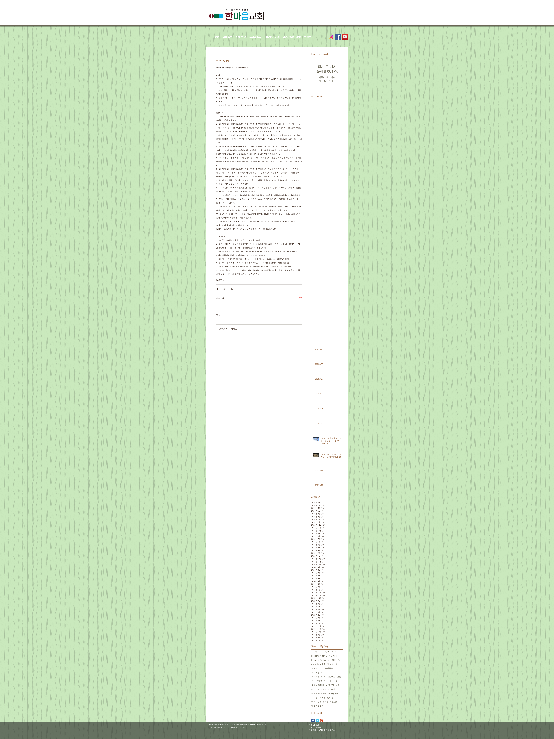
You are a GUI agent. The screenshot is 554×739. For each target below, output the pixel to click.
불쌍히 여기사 (317, 685)
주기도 (334, 689)
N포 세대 (333, 656)
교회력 (314, 668)
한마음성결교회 (330, 701)
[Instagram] (331, 37)
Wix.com (242, 727)
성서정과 (325, 689)
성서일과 (315, 689)
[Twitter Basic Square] (317, 720)
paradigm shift (318, 664)
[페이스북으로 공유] (217, 289)
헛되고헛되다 (317, 706)
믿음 (339, 676)
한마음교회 (316, 701)
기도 (321, 668)
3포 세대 (315, 651)
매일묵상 (331, 676)
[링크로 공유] (224, 289)
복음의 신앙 (322, 681)
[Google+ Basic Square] (321, 720)
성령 (338, 685)
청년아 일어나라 (318, 693)
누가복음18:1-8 (318, 676)
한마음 (330, 697)
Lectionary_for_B (319, 656)
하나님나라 (333, 693)
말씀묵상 (220, 280)
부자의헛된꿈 (336, 681)
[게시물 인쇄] (231, 289)
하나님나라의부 (318, 697)
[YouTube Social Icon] (345, 37)
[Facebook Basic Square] (313, 720)
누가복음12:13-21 (319, 672)
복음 (313, 681)
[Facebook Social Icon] (338, 37)
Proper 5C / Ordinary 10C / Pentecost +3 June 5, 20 (327, 660)
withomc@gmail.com (258, 724)
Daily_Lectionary (328, 651)
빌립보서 (330, 685)
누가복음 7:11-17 (333, 668)
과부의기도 (332, 664)
